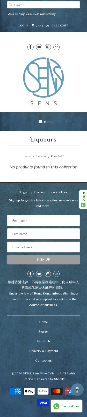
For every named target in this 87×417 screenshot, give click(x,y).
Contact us (43, 360)
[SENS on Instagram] (48, 47)
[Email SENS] (56, 47)
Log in (24, 25)
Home (43, 322)
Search (43, 332)
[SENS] (43, 81)
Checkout (59, 25)
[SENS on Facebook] (30, 47)
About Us (44, 341)
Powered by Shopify (51, 379)
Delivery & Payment (43, 351)
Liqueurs (43, 139)
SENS (27, 373)
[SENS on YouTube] (39, 47)
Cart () (42, 25)
